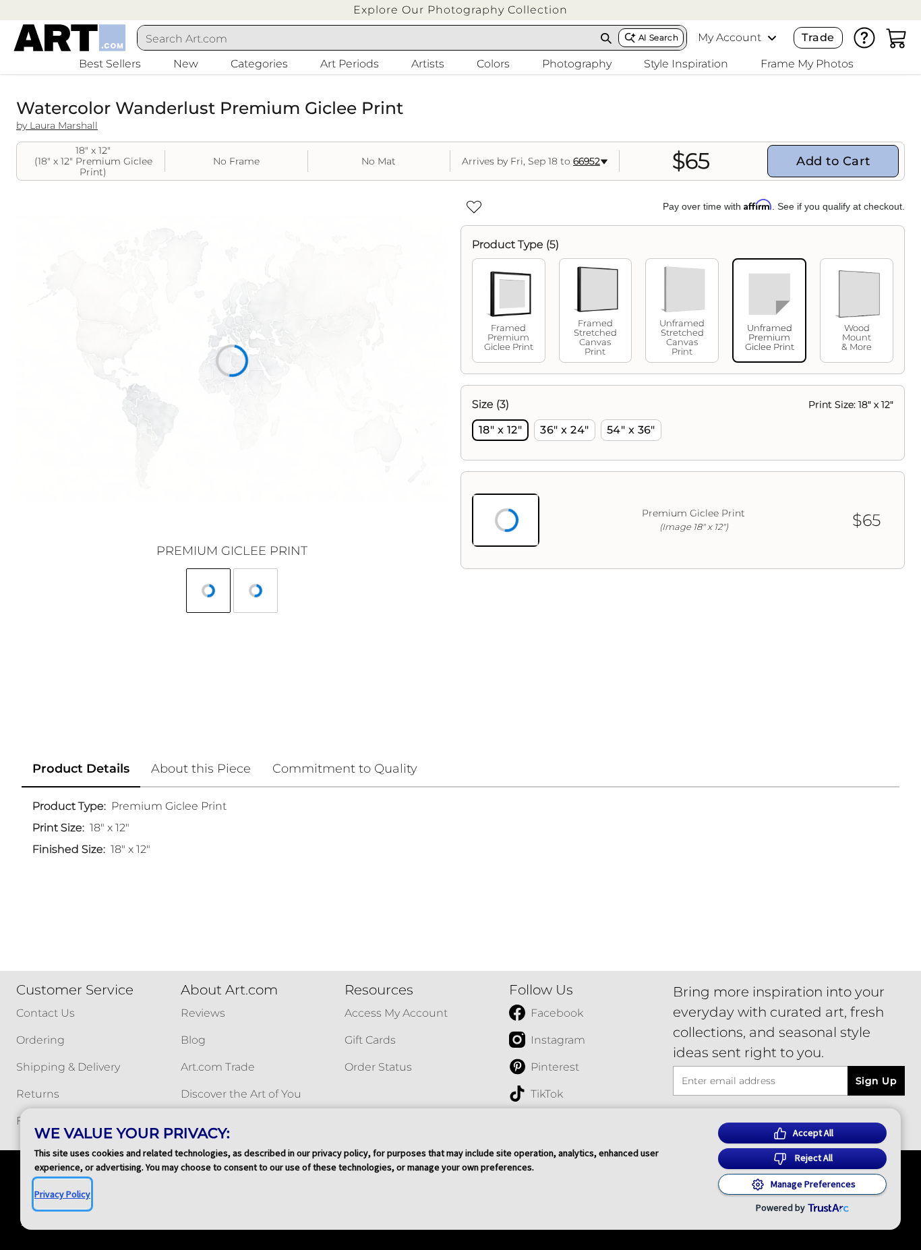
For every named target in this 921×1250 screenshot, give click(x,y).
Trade (818, 37)
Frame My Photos (807, 63)
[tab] (508, 310)
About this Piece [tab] (201, 768)
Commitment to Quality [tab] (344, 768)
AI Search (658, 37)
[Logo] (69, 37)
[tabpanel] (682, 477)
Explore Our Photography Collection (460, 9)
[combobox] (366, 38)
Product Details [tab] (80, 768)
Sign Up (876, 1081)
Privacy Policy (62, 1194)
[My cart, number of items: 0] (897, 38)
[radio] (500, 430)
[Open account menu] (772, 38)
